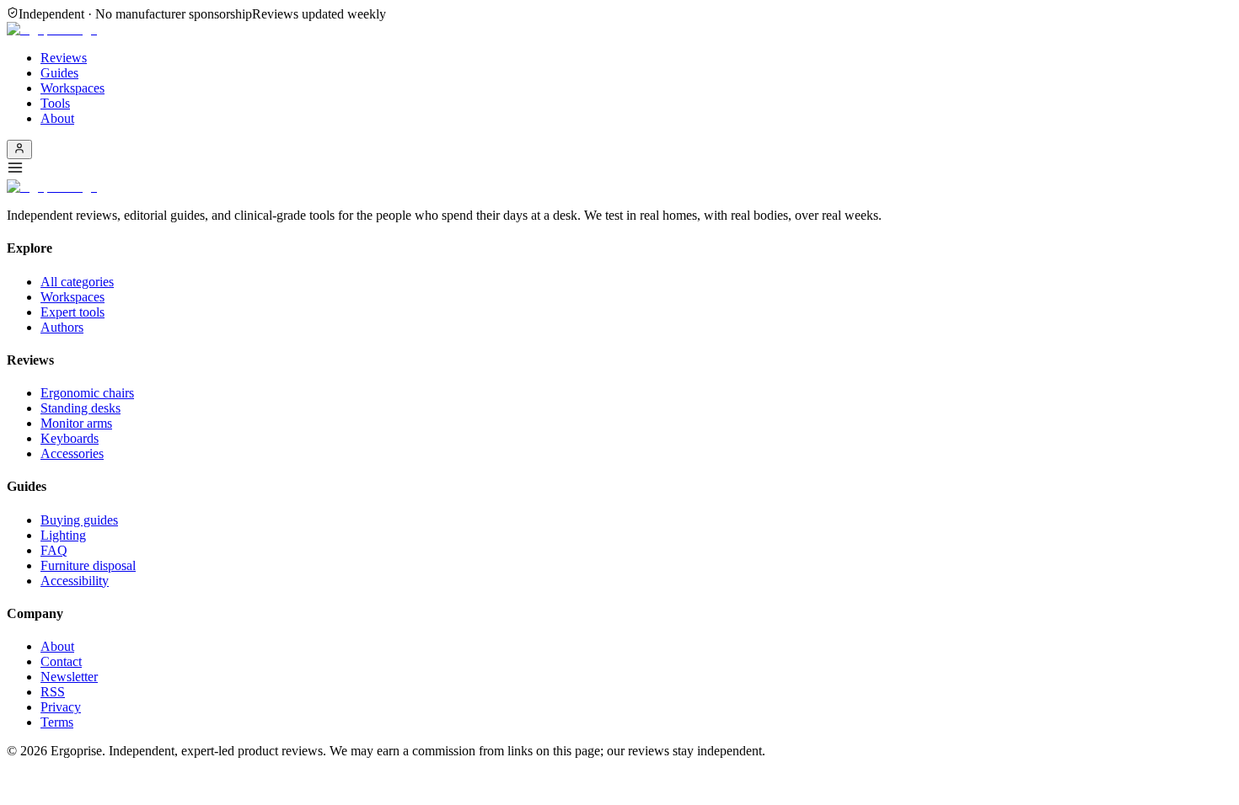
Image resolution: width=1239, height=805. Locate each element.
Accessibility (74, 580)
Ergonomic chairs (87, 393)
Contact (61, 661)
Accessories (72, 453)
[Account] (19, 149)
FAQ (53, 550)
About (57, 118)
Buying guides (79, 520)
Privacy (60, 707)
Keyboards (69, 438)
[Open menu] (619, 169)
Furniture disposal (88, 565)
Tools (55, 103)
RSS (52, 692)
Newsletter (69, 676)
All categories (77, 282)
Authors (61, 327)
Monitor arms (76, 423)
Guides (59, 73)
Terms (56, 722)
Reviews (63, 58)
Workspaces (72, 88)
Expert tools (72, 312)
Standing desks (80, 408)
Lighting (63, 535)
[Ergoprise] (52, 29)
